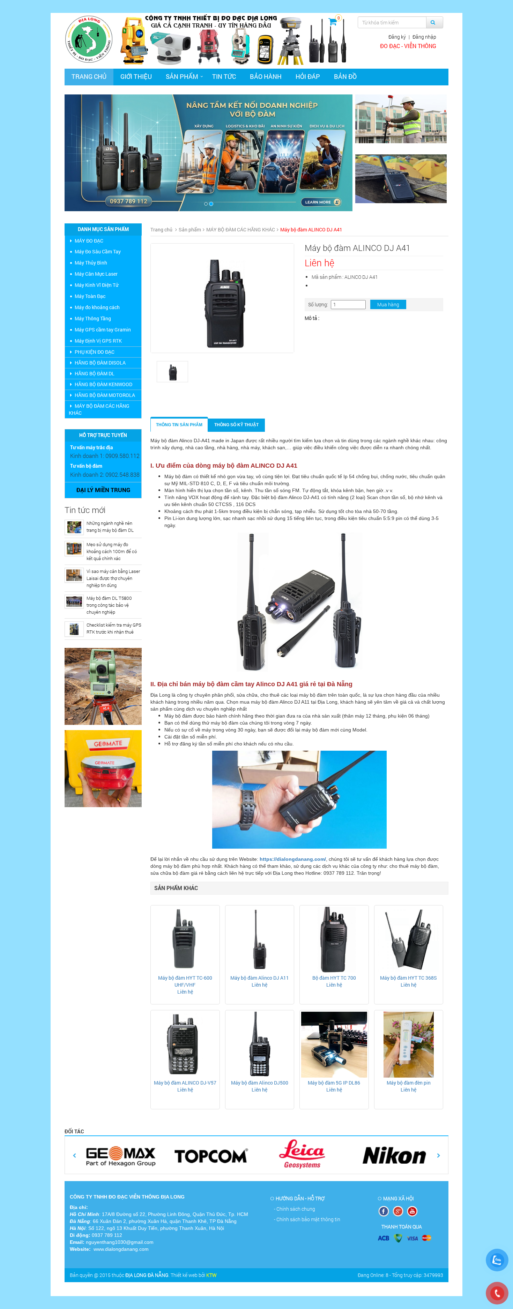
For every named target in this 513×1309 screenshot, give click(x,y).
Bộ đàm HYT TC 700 (334, 977)
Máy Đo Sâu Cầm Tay (98, 251)
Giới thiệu (136, 76)
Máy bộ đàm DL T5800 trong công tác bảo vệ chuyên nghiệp (109, 605)
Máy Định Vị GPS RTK (98, 340)
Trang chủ (89, 76)
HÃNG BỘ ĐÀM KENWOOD (103, 384)
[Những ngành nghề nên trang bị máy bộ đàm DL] (74, 527)
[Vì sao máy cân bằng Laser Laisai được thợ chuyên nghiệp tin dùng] (74, 575)
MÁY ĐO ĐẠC (89, 240)
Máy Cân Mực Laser (96, 273)
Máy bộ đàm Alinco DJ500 (259, 1082)
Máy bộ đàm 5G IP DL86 (334, 1082)
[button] (86, 152)
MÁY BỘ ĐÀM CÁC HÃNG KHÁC (99, 409)
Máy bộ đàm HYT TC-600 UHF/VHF (185, 981)
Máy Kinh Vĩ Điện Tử (96, 285)
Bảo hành (266, 76)
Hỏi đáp (308, 76)
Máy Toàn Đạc (90, 296)
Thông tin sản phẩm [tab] (179, 424)
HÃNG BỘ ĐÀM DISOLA (100, 362)
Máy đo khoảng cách (97, 307)
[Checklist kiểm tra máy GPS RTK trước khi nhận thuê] (74, 629)
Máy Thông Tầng (93, 318)
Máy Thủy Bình (91, 262)
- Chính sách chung (294, 1208)
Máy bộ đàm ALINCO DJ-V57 (185, 1082)
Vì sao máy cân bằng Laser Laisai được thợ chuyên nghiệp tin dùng (113, 578)
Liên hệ (185, 991)
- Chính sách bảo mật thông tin (307, 1219)
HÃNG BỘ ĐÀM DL (94, 373)
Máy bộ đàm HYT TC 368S (408, 977)
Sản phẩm (182, 76)
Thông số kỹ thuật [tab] (236, 424)
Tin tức (224, 76)
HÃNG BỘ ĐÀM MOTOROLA (105, 395)
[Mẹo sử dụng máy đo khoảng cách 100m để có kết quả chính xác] (74, 548)
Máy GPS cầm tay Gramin (103, 329)
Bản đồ (345, 76)
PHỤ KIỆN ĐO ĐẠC (94, 352)
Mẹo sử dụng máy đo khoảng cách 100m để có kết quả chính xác (112, 551)
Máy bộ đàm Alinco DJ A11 (259, 977)
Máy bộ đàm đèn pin (409, 1082)
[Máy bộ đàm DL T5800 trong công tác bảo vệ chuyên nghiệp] (74, 601)
